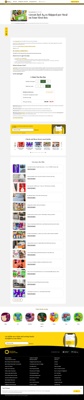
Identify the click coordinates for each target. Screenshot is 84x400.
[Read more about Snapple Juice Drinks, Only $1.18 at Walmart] (19, 206)
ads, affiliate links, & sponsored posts (20, 23)
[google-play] (75, 351)
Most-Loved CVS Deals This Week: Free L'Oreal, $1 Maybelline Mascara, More (43, 271)
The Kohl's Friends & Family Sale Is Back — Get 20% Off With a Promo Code (42, 167)
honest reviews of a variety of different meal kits (26, 46)
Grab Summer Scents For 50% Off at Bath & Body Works (38, 291)
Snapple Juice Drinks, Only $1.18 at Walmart (36, 205)
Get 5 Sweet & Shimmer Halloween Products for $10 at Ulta (39, 262)
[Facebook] (6, 32)
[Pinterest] (6, 34)
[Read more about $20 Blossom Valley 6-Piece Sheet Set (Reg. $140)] (19, 197)
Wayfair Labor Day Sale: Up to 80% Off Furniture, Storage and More (41, 214)
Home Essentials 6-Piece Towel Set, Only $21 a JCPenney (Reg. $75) (41, 176)
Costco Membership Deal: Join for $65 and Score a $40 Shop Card (40, 252)
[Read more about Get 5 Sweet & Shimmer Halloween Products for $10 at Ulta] (19, 263)
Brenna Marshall (32, 12)
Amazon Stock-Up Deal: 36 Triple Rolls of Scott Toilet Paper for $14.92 (41, 243)
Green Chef (17, 41)
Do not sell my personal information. (15, 392)
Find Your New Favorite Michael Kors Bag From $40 (38, 282)
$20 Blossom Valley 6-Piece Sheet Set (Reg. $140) (37, 195)
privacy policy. (47, 390)
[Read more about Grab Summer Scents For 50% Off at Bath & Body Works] (19, 293)
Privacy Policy (24, 132)
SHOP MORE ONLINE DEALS (18, 117)
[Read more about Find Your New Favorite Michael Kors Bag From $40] (19, 283)
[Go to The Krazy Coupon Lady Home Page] (8, 2)
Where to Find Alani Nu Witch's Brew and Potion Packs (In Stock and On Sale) (43, 224)
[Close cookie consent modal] (81, 388)
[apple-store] (66, 351)
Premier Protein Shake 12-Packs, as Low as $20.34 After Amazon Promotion (42, 233)
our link (17, 58)
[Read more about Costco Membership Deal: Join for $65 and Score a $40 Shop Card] (19, 254)
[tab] (33, 152)
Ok (76, 391)
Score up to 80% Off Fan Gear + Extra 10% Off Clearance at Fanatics (41, 186)
